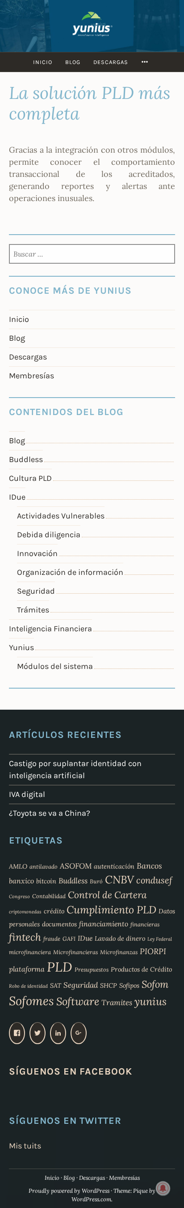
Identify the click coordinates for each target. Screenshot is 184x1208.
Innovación (37, 553)
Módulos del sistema (55, 666)
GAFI (69, 938)
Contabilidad (49, 896)
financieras (144, 924)
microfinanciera (30, 951)
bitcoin (46, 881)
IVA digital (27, 794)
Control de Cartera (107, 895)
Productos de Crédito (141, 969)
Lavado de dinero (120, 938)
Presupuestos (92, 969)
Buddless (26, 459)
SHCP (108, 985)
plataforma (27, 968)
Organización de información (70, 572)
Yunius (21, 647)
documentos (59, 924)
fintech (25, 936)
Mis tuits (25, 1146)
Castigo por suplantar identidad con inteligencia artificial (75, 769)
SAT (55, 985)
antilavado (43, 866)
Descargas (110, 62)
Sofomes (31, 1000)
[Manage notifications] (163, 1188)
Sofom (155, 984)
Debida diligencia (48, 535)
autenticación (114, 866)
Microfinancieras (75, 951)
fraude (51, 938)
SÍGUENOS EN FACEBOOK (70, 1071)
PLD (59, 966)
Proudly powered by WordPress (69, 1191)
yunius (150, 1001)
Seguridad (36, 591)
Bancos (149, 866)
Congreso (19, 896)
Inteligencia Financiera (50, 629)
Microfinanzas (119, 951)
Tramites (116, 1002)
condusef (154, 880)
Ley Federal (159, 939)
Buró (96, 881)
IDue (17, 497)
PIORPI (153, 951)
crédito (54, 911)
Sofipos (129, 985)
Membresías (31, 376)
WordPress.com (91, 1199)
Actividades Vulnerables (61, 516)
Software (77, 1001)
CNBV (119, 880)
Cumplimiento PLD (111, 909)
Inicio (42, 62)
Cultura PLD (30, 478)
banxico (21, 880)
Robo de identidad (28, 986)
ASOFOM (76, 866)
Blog (72, 62)
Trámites (33, 610)
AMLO (18, 866)
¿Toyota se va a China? (49, 813)
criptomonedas (25, 911)
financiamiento (103, 923)
